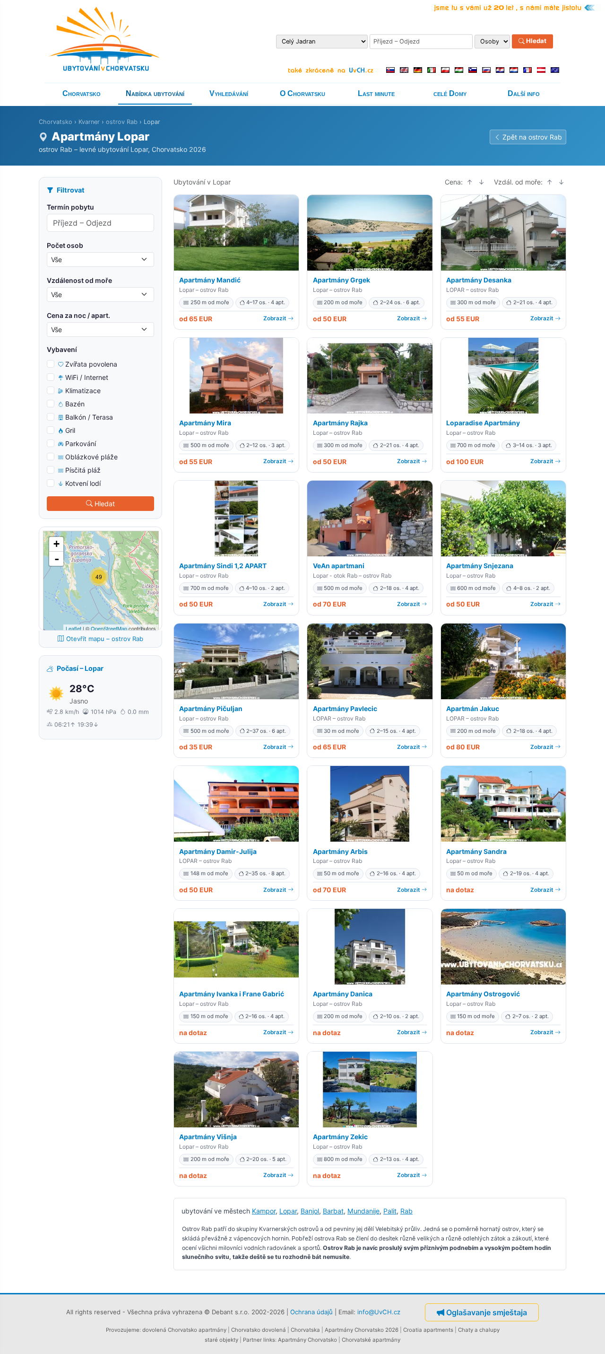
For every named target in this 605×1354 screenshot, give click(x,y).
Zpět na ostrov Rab (532, 137)
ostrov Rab (122, 121)
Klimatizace (83, 391)
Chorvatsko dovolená (258, 1330)
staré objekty (221, 1339)
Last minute (376, 93)
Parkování (80, 444)
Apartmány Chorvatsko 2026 (361, 1330)
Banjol (310, 1211)
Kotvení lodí (83, 483)
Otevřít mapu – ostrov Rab (104, 638)
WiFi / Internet (86, 377)
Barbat (333, 1211)
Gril (70, 430)
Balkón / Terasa (89, 417)
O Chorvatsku (302, 93)
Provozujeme (122, 1330)
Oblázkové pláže (91, 457)
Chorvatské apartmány (371, 1339)
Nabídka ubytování (155, 93)
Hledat (535, 41)
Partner (252, 1339)
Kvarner (89, 121)
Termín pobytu (70, 207)
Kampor (264, 1211)
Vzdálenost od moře (79, 280)
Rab (406, 1211)
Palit (390, 1211)
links (269, 1339)
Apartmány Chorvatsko (307, 1339)
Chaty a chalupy (479, 1330)
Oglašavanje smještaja (486, 1312)
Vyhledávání (228, 93)
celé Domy (450, 93)
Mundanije (363, 1211)
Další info (524, 93)
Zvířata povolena (91, 364)
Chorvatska (305, 1330)
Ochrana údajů (311, 1312)
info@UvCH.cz (378, 1312)
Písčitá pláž (83, 470)
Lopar (288, 1211)
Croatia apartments (428, 1330)
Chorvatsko (81, 93)
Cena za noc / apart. (78, 315)
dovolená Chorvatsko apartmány (184, 1330)
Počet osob (65, 245)
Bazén (75, 404)
